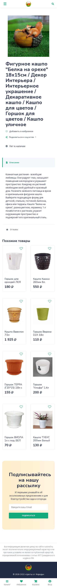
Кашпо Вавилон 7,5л (14, 333)
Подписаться (28, 515)
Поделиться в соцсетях (21, 137)
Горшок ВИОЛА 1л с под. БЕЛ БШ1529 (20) (14, 440)
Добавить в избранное (21, 131)
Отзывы (13, 229)
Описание (14, 162)
